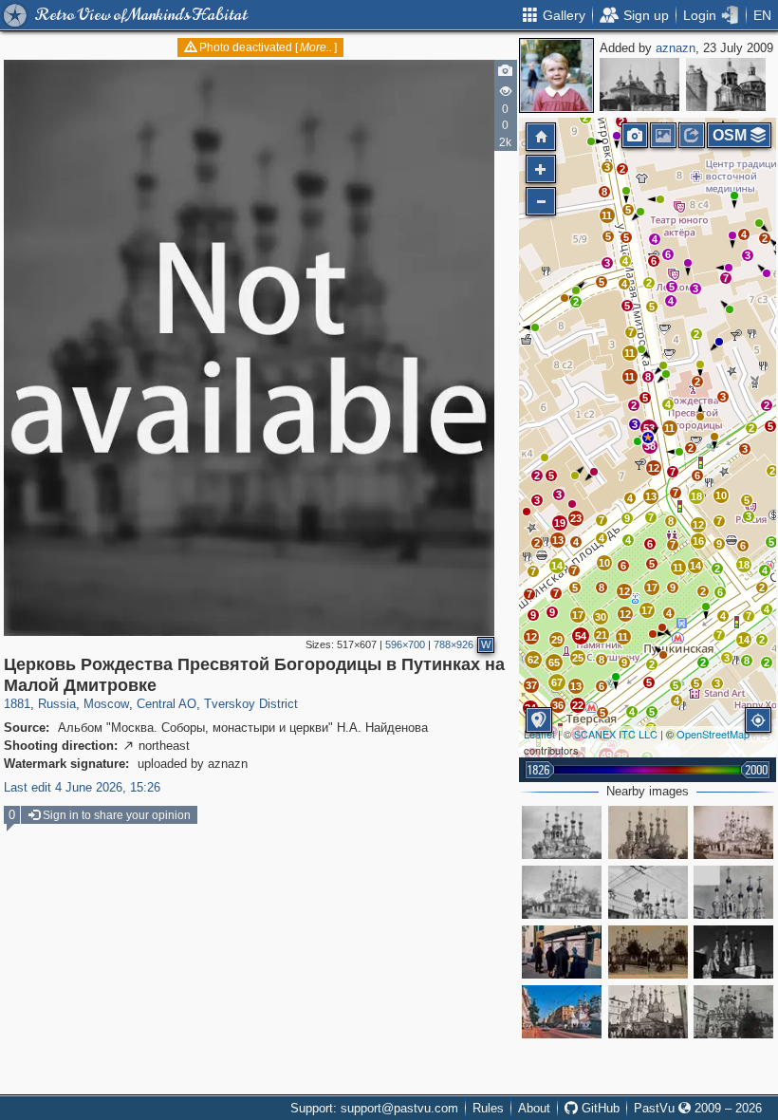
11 (623, 637)
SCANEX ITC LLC (616, 733)
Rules (488, 1108)
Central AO (166, 704)
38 (650, 446)
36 (558, 705)
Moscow (106, 704)
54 (580, 636)
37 (531, 685)
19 (559, 523)
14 (557, 565)
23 (576, 518)
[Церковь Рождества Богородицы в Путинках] (562, 832)
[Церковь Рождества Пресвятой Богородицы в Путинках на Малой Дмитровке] (648, 437)
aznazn (675, 48)
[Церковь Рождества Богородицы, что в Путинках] (733, 1011)
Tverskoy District (251, 704)
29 (557, 639)
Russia (57, 704)
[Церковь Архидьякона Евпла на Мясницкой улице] (726, 84)
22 (578, 705)
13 (576, 686)
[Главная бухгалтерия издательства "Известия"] (562, 952)
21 (601, 635)
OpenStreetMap (713, 733)
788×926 (453, 644)
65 (554, 662)
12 (531, 637)
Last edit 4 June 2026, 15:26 (82, 787)
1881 (17, 704)
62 (533, 659)
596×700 (405, 644)
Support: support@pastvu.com (374, 1108)
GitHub (599, 1108)
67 (557, 682)
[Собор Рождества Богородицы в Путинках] (733, 832)
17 (578, 615)
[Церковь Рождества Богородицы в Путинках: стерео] (648, 952)
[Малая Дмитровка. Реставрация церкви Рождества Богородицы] (562, 1011)
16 (698, 541)
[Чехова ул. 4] (648, 892)
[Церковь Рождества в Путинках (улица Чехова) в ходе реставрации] (733, 892)
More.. (316, 47)
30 (600, 617)
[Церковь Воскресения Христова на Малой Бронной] (639, 84)
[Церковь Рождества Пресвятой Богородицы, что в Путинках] (562, 892)
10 (721, 495)
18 (744, 564)
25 (578, 657)
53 (649, 428)
